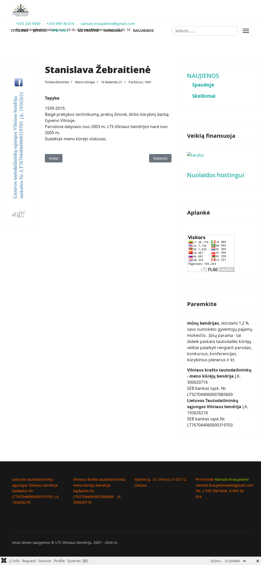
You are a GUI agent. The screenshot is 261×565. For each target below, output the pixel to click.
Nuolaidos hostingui (215, 175)
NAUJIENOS (143, 31)
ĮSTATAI (39, 31)
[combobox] (205, 31)
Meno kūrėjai (85, 82)
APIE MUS (59, 31)
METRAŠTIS (88, 31)
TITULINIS (19, 31)
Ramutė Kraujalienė (232, 479)
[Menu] (246, 31)
